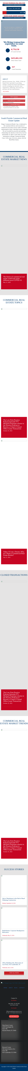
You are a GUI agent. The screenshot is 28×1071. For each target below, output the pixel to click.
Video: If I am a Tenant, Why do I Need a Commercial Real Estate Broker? (14, 553)
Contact (21, 987)
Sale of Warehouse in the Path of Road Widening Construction (13, 899)
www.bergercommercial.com (16, 1012)
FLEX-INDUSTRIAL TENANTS (14, 100)
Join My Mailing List (14, 1016)
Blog (15, 987)
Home (5, 987)
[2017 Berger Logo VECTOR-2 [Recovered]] (13, 983)
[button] (21, 12)
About (11, 987)
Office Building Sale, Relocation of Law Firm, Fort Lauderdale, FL (12, 963)
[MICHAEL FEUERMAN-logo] (14, 4)
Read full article (8, 285)
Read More (14, 143)
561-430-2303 (16, 8)
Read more (6, 91)
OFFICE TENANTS (14, 96)
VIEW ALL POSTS (14, 973)
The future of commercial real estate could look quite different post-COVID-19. (14, 278)
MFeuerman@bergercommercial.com (14, 1011)
